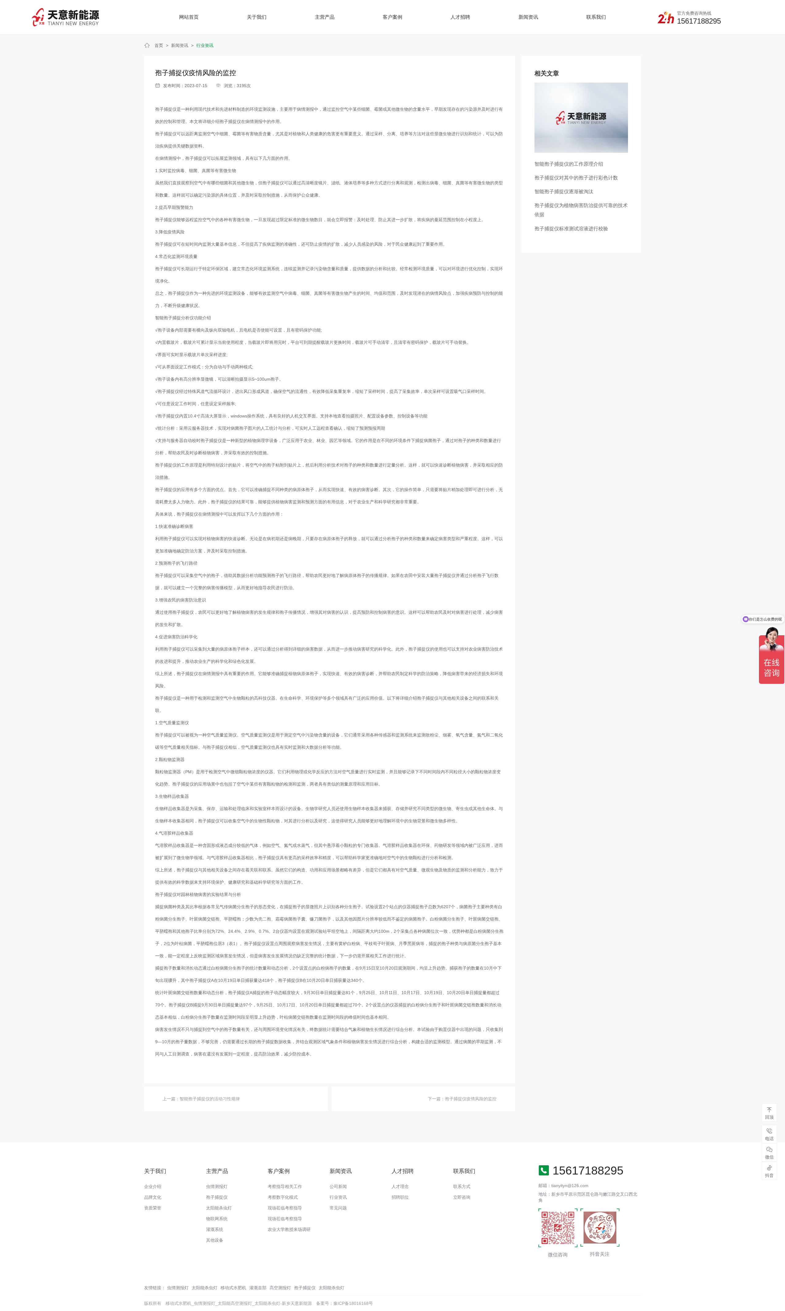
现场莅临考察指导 (285, 1207)
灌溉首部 (257, 1287)
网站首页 (189, 17)
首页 (159, 45)
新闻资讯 (528, 17)
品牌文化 (152, 1197)
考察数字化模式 (283, 1197)
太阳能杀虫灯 (219, 1207)
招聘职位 (400, 1197)
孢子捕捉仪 (196, 158)
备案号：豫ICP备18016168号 (344, 1303)
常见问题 (338, 1207)
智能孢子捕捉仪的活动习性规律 (210, 1098)
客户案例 (392, 17)
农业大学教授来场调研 (289, 1229)
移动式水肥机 (233, 1287)
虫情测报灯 (217, 1186)
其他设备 (214, 1240)
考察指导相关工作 (285, 1186)
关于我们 (256, 17)
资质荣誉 (152, 1207)
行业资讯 (204, 45)
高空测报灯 (280, 1287)
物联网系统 (217, 1218)
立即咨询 (461, 1197)
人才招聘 (460, 17)
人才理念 (400, 1186)
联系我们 (596, 17)
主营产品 (325, 17)
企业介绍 (152, 1186)
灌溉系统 (214, 1229)
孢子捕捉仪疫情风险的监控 (470, 1098)
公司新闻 (338, 1186)
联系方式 (461, 1186)
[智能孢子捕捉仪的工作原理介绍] (581, 117)
